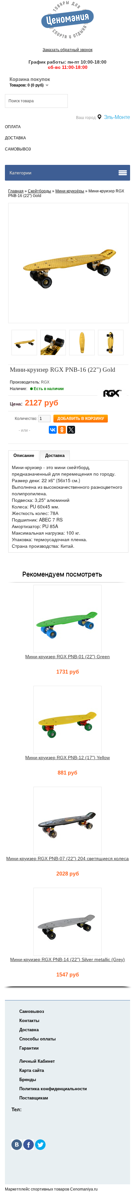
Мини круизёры (69, 191)
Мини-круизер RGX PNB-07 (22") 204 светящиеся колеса (67, 858)
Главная (16, 191)
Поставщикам (33, 1097)
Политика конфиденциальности (53, 1088)
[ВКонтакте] (53, 430)
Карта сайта (31, 1070)
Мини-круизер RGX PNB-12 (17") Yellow (67, 757)
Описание (23, 455)
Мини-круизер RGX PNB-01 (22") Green (67, 656)
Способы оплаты (37, 1038)
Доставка (15, 138)
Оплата (13, 127)
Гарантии (29, 1048)
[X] (71, 430)
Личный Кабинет (37, 1061)
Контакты (29, 1020)
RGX (45, 382)
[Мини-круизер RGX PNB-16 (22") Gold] (24, 343)
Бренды (27, 1079)
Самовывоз (18, 149)
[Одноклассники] (62, 430)
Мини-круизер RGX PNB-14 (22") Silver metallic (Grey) (67, 959)
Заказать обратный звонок (67, 50)
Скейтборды (39, 191)
